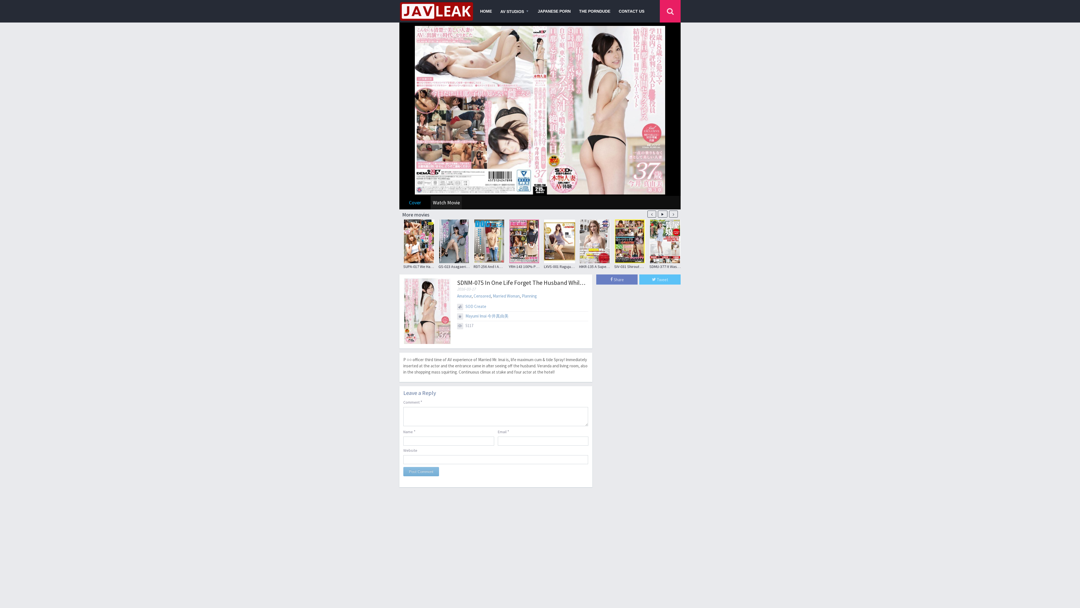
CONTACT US (631, 11)
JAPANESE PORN (554, 11)
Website (410, 450)
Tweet (662, 279)
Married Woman (506, 296)
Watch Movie (446, 202)
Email (503, 431)
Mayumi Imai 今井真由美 (486, 316)
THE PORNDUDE (594, 11)
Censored (482, 296)
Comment (412, 402)
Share (618, 279)
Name (409, 431)
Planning (529, 296)
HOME (486, 11)
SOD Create (475, 306)
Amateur (464, 296)
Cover (415, 202)
